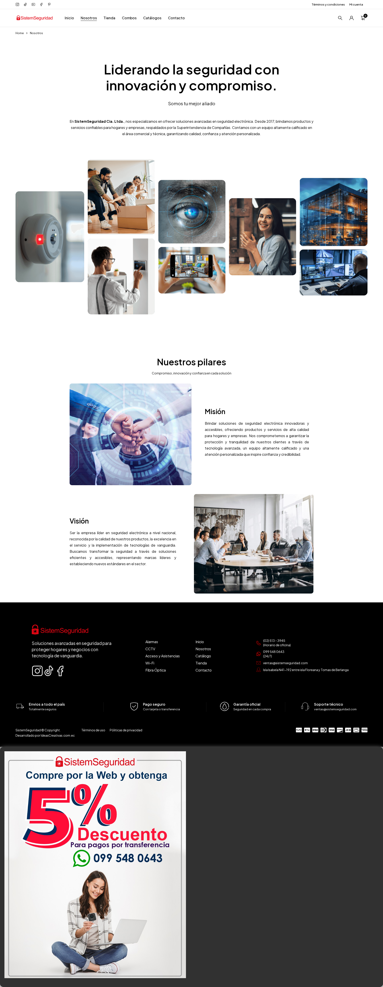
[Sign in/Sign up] (351, 18)
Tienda (109, 18)
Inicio (69, 18)
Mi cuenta (356, 4)
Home (20, 33)
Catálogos (152, 18)
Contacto (176, 18)
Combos (129, 18)
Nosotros (89, 18)
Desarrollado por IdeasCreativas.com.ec (45, 735)
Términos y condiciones (328, 4)
